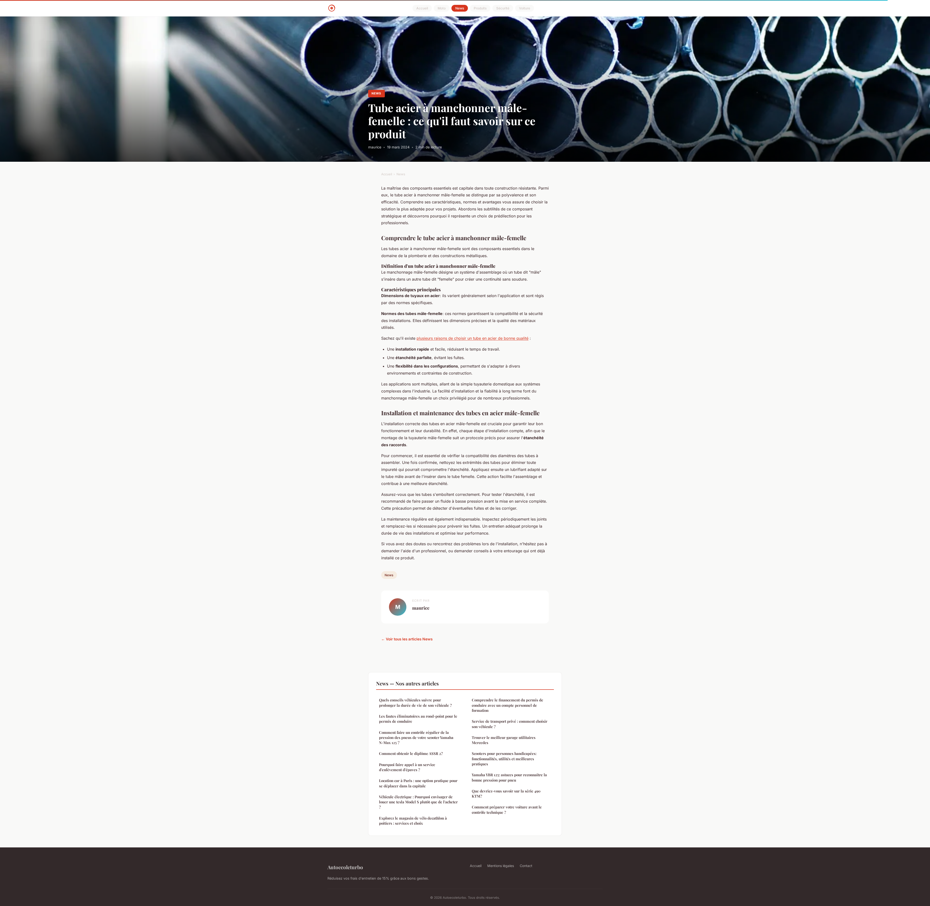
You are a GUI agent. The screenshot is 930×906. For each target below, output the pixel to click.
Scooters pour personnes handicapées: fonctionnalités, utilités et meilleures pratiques (504, 758)
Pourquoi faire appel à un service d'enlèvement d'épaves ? (407, 767)
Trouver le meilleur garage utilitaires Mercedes (503, 740)
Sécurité (502, 8)
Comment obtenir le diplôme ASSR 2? (411, 753)
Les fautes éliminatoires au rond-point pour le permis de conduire (418, 719)
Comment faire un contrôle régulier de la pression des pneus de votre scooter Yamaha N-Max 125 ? (416, 737)
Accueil (422, 8)
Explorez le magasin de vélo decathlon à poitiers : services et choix (413, 821)
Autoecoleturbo (345, 867)
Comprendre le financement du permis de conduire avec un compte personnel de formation (507, 705)
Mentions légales (500, 866)
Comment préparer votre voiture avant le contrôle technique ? (507, 809)
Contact (526, 866)
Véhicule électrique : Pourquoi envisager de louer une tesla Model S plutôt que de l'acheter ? (418, 802)
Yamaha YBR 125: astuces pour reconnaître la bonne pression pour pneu (509, 777)
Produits (480, 8)
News (459, 8)
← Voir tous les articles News (407, 639)
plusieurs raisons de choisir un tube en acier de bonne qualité (472, 338)
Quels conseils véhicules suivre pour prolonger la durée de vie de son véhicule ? (415, 702)
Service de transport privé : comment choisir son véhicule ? (509, 724)
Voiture (524, 8)
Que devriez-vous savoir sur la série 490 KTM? (506, 794)
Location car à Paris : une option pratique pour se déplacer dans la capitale (418, 783)
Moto (442, 8)
